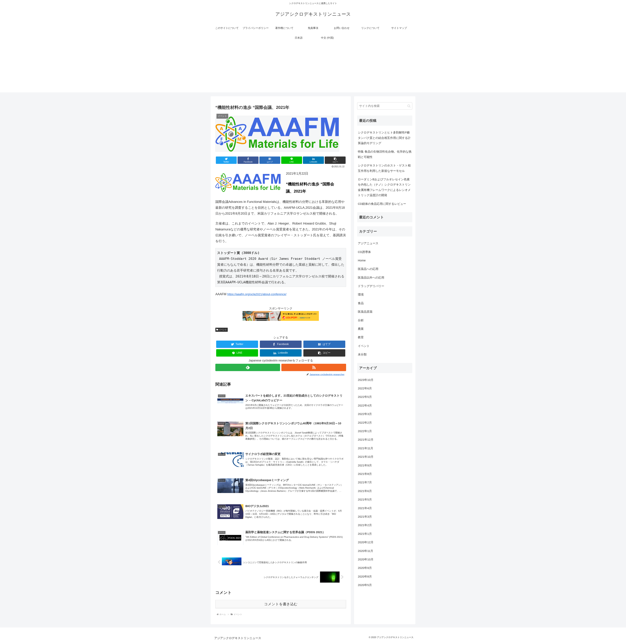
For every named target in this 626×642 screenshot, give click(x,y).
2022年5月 (365, 397)
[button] (335, 160)
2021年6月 (365, 491)
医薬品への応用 (368, 269)
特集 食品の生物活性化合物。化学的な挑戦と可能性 (384, 154)
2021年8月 (365, 474)
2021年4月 (365, 508)
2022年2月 (365, 422)
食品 (361, 303)
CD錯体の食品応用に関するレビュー (382, 203)
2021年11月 (365, 448)
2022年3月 (365, 414)
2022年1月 (365, 431)
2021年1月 (365, 533)
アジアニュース (368, 243)
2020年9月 (365, 568)
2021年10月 (365, 456)
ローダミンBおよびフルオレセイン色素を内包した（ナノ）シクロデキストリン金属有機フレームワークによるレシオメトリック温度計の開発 (384, 187)
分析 (361, 320)
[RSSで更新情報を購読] (313, 367)
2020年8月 (365, 576)
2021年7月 (365, 482)
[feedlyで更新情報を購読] (247, 367)
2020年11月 (365, 551)
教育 (361, 337)
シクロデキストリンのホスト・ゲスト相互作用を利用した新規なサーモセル (384, 168)
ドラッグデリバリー (371, 286)
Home (362, 260)
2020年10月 (365, 559)
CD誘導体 (364, 252)
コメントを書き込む (281, 604)
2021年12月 (365, 439)
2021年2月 (365, 525)
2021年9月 (365, 465)
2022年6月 (365, 388)
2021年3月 (365, 516)
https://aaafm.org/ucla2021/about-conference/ (256, 294)
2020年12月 (365, 542)
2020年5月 (365, 585)
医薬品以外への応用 (371, 277)
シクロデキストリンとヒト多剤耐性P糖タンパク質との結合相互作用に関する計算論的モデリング (384, 138)
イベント (223, 330)
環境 (361, 294)
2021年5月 (365, 499)
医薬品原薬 (365, 311)
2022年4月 (365, 405)
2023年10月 (365, 380)
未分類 (362, 354)
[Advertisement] (313, 69)
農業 (361, 328)
